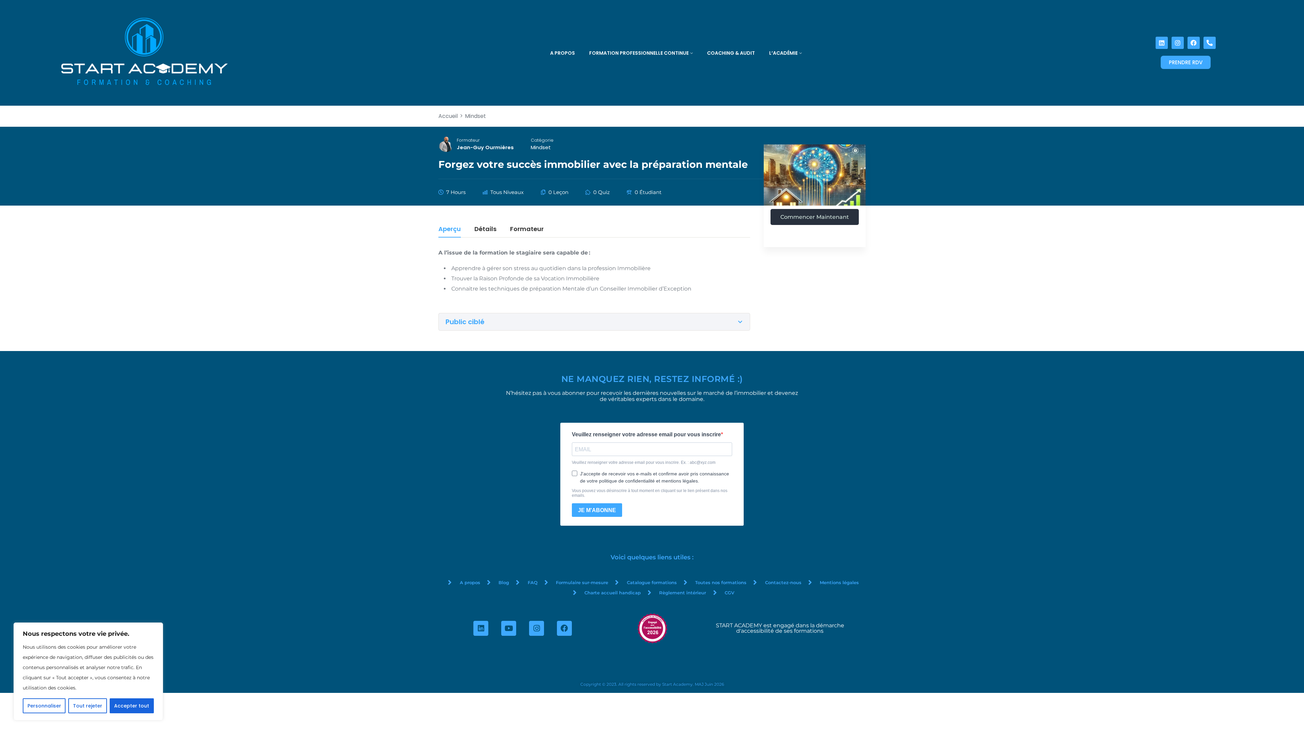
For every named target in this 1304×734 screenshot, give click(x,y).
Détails (485, 229)
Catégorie (542, 140)
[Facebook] (1194, 43)
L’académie (783, 53)
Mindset (541, 147)
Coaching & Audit (731, 53)
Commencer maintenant (814, 217)
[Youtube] (508, 628)
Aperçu (449, 229)
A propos (562, 53)
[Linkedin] (1162, 43)
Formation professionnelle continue (639, 53)
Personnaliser (44, 705)
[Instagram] (1178, 43)
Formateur (468, 140)
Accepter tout (131, 705)
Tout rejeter (87, 705)
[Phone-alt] (1209, 43)
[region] (88, 671)
